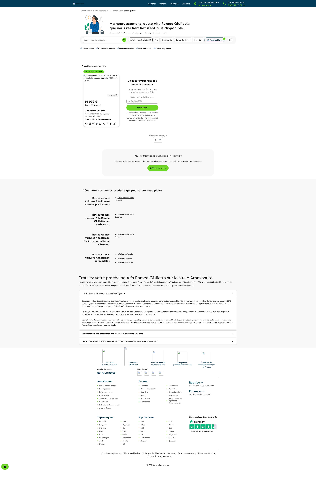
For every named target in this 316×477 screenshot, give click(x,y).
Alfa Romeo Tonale (125, 254)
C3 (142, 434)
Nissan (102, 444)
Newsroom (103, 402)
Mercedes (127, 438)
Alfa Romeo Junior (125, 258)
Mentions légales (132, 453)
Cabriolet (172, 389)
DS (124, 444)
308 (142, 428)
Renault (102, 422)
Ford (125, 431)
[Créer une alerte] (5, 467)
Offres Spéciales (175, 392)
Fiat (124, 422)
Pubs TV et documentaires (110, 405)
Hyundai (126, 425)
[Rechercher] (124, 40)
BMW (125, 434)
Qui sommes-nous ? (107, 385)
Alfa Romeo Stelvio (125, 262)
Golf (170, 428)
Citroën (102, 428)
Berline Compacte (148, 389)
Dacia (101, 434)
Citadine (144, 385)
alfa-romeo (113, 10)
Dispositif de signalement (159, 456)
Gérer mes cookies (186, 453)
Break (143, 395)
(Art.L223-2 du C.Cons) (146, 120)
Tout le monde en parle (108, 398)
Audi (101, 441)
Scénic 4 (172, 438)
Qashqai (172, 441)
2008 (143, 425)
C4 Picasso (145, 438)
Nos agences (104, 389)
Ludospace (145, 402)
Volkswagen (104, 438)
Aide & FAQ (104, 395)
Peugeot (102, 425)
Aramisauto (85, 10)
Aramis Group (105, 408)
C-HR (170, 422)
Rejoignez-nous (105, 392)
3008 (143, 431)
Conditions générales (111, 453)
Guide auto (173, 395)
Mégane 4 (172, 434)
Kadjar (171, 431)
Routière (144, 392)
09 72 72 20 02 (106, 372)
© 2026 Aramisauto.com (158, 465)
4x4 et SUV (173, 385)
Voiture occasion (99, 10)
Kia (124, 428)
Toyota (125, 441)
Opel (101, 431)
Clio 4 (170, 425)
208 (142, 422)
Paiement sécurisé (206, 453)
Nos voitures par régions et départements (175, 400)
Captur (144, 441)
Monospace (145, 398)
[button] (150, 40)
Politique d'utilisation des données (159, 453)
